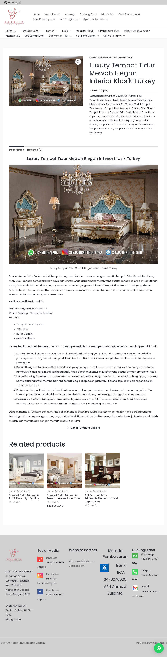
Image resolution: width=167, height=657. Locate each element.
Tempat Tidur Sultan (125, 128)
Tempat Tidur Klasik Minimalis (117, 116)
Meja (65, 31)
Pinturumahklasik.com (82, 561)
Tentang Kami (88, 14)
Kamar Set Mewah (100, 57)
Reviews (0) (35, 149)
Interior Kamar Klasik (100, 104)
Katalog (70, 14)
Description (16, 149)
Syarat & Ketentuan (96, 19)
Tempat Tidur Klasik (121, 112)
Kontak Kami (52, 14)
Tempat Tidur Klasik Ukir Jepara (116, 120)
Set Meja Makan (85, 35)
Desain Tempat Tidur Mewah (135, 100)
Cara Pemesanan (129, 14)
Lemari (50, 31)
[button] (159, 648)
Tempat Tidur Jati (99, 112)
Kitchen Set (13, 35)
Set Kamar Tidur (58, 35)
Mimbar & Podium (109, 31)
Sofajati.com (76, 565)
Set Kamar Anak (34, 35)
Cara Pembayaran (44, 19)
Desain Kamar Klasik (108, 100)
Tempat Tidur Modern (101, 128)
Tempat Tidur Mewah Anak (113, 124)
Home (36, 14)
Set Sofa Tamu (112, 35)
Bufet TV (11, 31)
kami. (77, 421)
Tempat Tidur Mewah (128, 276)
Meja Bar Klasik (84, 31)
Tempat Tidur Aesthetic (117, 108)
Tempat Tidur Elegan (143, 108)
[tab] (16, 149)
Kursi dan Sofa (29, 31)
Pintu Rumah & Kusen (137, 31)
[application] (39, 30)
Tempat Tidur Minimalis (141, 124)
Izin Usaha (107, 14)
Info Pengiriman (69, 19)
